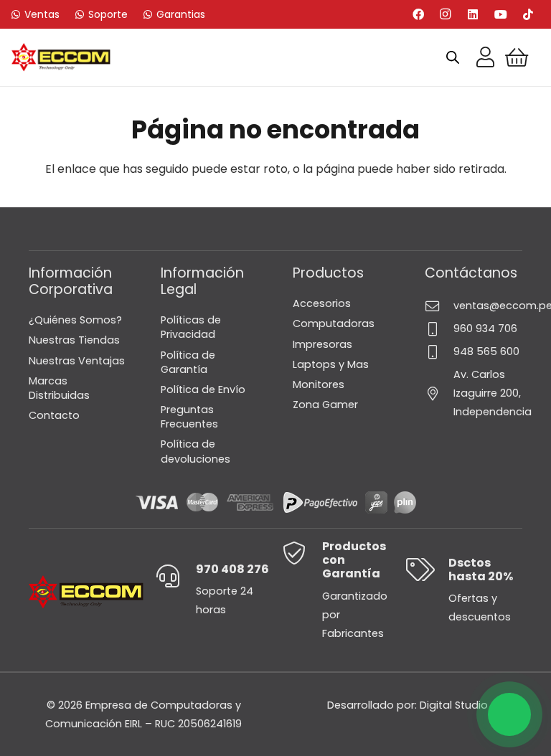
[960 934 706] (439, 329)
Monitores (318, 384)
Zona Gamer (325, 404)
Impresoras (322, 344)
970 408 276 (232, 569)
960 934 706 (485, 328)
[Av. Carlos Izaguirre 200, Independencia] (439, 393)
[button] (509, 714)
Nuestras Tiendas (74, 340)
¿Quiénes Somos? (75, 320)
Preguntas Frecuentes (189, 416)
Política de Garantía (188, 362)
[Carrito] (517, 57)
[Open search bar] (453, 57)
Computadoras (334, 323)
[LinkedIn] (472, 14)
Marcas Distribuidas (59, 388)
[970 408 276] (175, 575)
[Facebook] (418, 14)
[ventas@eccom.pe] (439, 306)
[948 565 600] (439, 352)
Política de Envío (203, 389)
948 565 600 (486, 351)
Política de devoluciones (195, 451)
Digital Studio (454, 705)
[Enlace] (485, 57)
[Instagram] (445, 14)
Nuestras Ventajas (77, 361)
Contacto (54, 415)
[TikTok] (528, 14)
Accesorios (322, 303)
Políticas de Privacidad (191, 327)
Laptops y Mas (331, 364)
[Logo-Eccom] (60, 57)
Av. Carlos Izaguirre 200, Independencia (492, 393)
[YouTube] (500, 14)
